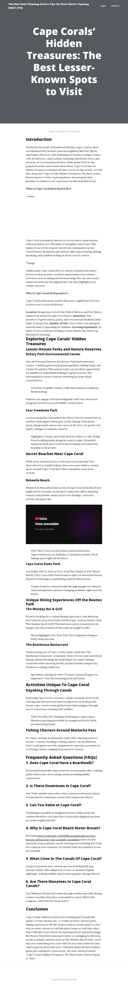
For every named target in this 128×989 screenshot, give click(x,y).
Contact (115, 6)
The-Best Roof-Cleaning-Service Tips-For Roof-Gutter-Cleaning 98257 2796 (48, 6)
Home (103, 6)
